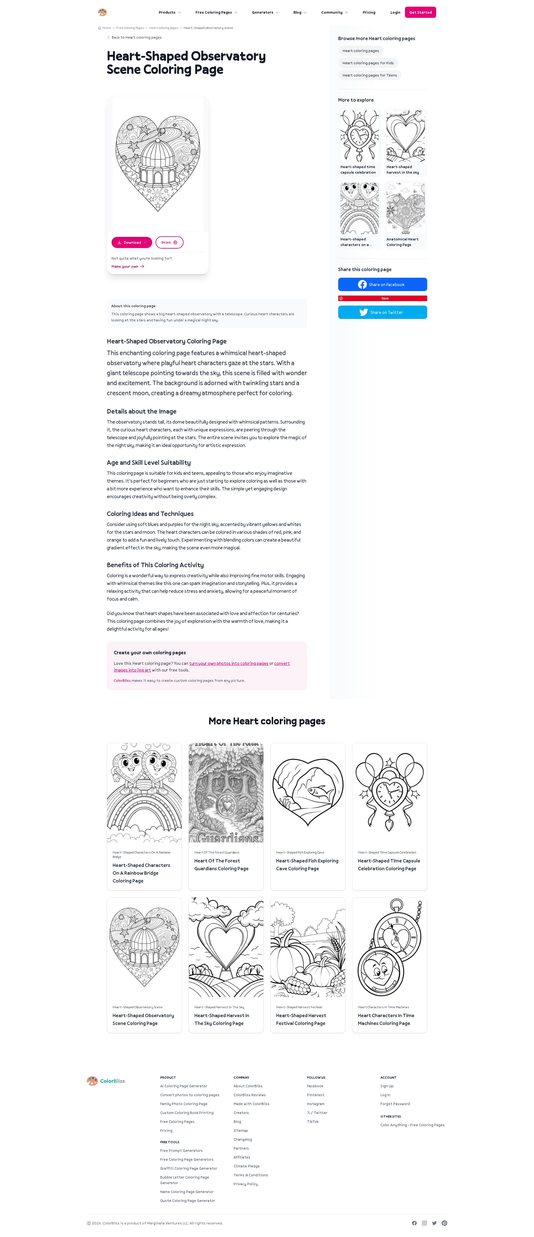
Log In (385, 1094)
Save (385, 298)
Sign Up (387, 1085)
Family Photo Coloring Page (183, 1103)
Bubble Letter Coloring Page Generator (184, 1180)
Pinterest (315, 1094)
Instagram (316, 1103)
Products (167, 12)
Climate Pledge (247, 1166)
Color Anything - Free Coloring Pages (412, 1124)
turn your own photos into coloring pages (228, 663)
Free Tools (169, 1142)
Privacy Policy (246, 1183)
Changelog (243, 1139)
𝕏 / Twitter (317, 1112)
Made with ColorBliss (252, 1103)
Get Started (420, 12)
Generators (262, 12)
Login (395, 12)
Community (332, 12)
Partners (241, 1148)
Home (106, 28)
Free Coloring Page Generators (187, 1159)
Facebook (315, 1085)
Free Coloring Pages (214, 12)
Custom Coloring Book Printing (187, 1112)
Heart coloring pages (164, 28)
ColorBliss (122, 680)
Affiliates (242, 1157)
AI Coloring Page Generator (183, 1085)
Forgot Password (395, 1103)
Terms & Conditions (251, 1174)
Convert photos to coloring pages (189, 1094)
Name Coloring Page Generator (187, 1191)
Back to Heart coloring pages (137, 37)
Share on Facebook (386, 284)
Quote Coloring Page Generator (187, 1200)
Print (166, 242)
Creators (241, 1112)
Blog (297, 12)
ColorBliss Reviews (250, 1094)
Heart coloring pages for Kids (368, 62)
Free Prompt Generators (181, 1150)
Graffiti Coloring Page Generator (188, 1168)
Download (132, 242)
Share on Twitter (386, 312)
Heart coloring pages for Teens (370, 75)
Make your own (125, 266)
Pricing (369, 12)
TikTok (312, 1121)
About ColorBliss (248, 1085)
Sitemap (241, 1130)
